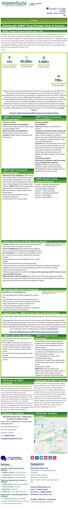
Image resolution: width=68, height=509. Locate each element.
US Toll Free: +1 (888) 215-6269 (41, 492)
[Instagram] (32, 458)
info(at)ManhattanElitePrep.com (11, 438)
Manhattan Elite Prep (14, 4)
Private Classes (35, 4)
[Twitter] (41, 458)
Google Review (52, 329)
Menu (35, 20)
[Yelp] (54, 458)
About (56, 13)
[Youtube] (45, 458)
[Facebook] (37, 458)
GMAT (33, 3)
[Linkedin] (50, 458)
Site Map (33, 499)
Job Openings (51, 499)
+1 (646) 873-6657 (9, 435)
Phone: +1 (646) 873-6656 (39, 489)
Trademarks (41, 499)
